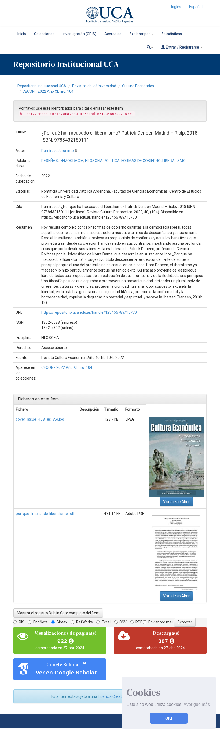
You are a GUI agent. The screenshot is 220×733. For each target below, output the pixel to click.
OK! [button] (168, 718)
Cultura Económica (138, 86)
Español (196, 7)
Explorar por (140, 34)
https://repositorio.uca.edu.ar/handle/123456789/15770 (89, 312)
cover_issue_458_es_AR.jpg (40, 419)
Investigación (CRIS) (79, 34)
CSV (123, 622)
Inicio (21, 34)
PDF (138, 622)
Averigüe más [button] (197, 704)
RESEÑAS (49, 160)
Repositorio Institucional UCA (41, 86)
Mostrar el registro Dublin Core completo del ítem (58, 613)
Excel (106, 622)
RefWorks (84, 622)
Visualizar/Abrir (176, 502)
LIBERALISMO (174, 160)
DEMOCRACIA (71, 160)
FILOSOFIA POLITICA (102, 160)
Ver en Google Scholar (66, 672)
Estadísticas (172, 34)
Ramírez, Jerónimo (57, 151)
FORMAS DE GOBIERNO (141, 160)
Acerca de (113, 34)
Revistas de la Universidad (94, 86)
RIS (21, 622)
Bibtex (62, 622)
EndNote (40, 622)
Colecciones (44, 34)
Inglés (176, 7)
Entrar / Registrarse (182, 47)
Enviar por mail (160, 622)
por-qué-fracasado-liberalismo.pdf (45, 513)
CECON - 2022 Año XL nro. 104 (48, 91)
